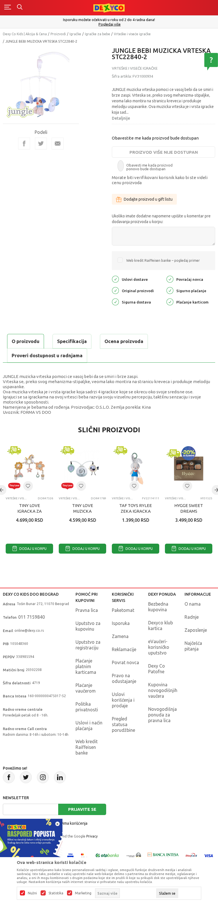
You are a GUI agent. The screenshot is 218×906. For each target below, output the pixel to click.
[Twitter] (26, 777)
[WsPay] (133, 855)
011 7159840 (31, 617)
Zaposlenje (196, 630)
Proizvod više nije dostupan (163, 152)
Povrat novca (125, 662)
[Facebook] (24, 143)
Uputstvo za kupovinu (88, 626)
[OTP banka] (107, 855)
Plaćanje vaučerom (86, 688)
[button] (28, 486)
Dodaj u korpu (32, 548)
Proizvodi (58, 34)
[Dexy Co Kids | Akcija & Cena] (109, 7)
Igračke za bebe (97, 34)
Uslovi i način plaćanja (89, 725)
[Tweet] (41, 143)
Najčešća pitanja (193, 646)
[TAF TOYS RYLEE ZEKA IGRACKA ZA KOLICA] (136, 468)
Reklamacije (124, 649)
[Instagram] (43, 777)
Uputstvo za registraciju (88, 644)
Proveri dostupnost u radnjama (47, 355)
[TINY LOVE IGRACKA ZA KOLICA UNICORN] (29, 468)
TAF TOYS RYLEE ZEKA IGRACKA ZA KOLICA (135, 511)
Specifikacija (72, 341)
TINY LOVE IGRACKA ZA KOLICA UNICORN (29, 511)
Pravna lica (87, 610)
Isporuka (121, 623)
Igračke (75, 34)
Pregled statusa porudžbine (123, 724)
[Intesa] (163, 855)
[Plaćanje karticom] (169, 301)
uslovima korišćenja (70, 823)
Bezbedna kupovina (158, 606)
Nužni (32, 893)
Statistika (56, 893)
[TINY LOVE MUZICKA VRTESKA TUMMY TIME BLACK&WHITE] (82, 468)
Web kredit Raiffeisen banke (87, 747)
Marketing (83, 893)
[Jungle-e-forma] (20, 111)
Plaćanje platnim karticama (86, 666)
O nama (193, 603)
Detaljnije (121, 118)
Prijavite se (82, 809)
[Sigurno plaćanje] (169, 290)
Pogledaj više (109, 24)
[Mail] (57, 143)
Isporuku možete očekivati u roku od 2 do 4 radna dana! (109, 20)
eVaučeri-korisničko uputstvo (158, 647)
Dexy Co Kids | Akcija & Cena (25, 34)
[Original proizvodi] (115, 290)
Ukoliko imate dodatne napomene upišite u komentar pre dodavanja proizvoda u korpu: (161, 219)
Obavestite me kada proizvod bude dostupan (155, 138)
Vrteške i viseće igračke (132, 34)
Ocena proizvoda (123, 341)
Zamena (120, 636)
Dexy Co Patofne (156, 668)
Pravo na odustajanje (124, 678)
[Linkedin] (60, 777)
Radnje (192, 617)
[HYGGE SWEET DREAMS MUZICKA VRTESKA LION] (189, 468)
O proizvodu (25, 341)
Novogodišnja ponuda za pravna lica (162, 714)
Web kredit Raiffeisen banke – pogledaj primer (163, 260)
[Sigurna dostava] (115, 301)
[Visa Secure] (70, 855)
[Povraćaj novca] (169, 279)
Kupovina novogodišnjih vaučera (162, 690)
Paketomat (123, 610)
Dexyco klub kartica (160, 625)
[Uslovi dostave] (115, 279)
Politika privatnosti (87, 706)
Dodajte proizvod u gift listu (148, 199)
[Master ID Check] (84, 855)
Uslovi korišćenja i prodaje (123, 700)
